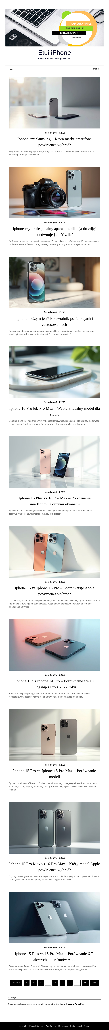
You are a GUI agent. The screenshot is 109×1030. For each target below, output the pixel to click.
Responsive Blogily (67, 1026)
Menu (96, 68)
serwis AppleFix (75, 1003)
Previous (16, 982)
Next (94, 982)
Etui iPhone (54, 52)
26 (85, 982)
